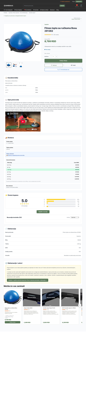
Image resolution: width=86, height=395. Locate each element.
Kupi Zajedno (19, 9)
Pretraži (62, 5)
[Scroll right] (79, 305)
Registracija (78, 1)
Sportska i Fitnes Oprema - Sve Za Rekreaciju (18, 12)
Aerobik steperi (32, 12)
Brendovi (52, 9)
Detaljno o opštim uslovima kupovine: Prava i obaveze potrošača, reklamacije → (27, 280)
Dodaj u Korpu (63, 60)
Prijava (73, 1)
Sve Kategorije (8, 9)
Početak (5, 12)
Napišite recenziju (43, 211)
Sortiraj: (68, 217)
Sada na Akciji (45, 9)
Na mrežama (28, 9)
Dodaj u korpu (12, 322)
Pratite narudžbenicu (65, 1)
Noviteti (36, 9)
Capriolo (47, 24)
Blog (58, 9)
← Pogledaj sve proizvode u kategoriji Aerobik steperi (15, 15)
